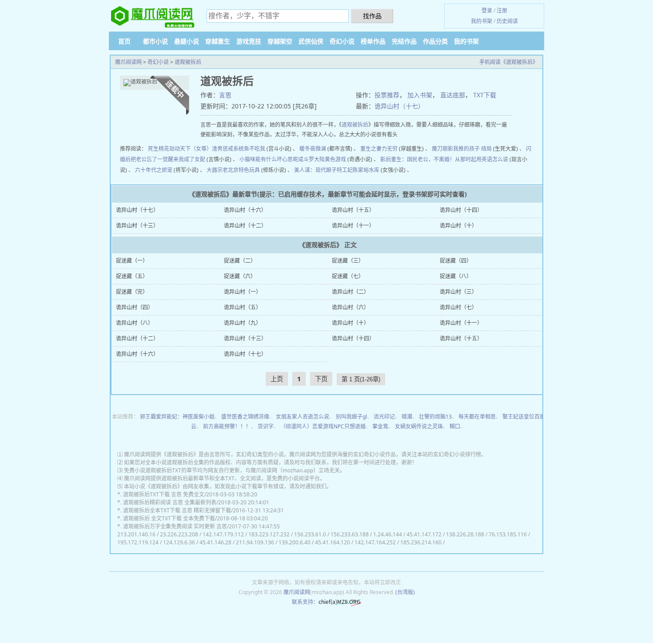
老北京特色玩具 (241, 170)
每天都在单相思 (477, 416)
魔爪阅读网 (128, 62)
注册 (502, 10)
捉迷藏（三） (348, 260)
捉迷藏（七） (348, 276)
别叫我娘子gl (351, 416)
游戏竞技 (248, 41)
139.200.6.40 (295, 542)
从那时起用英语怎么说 (481, 159)
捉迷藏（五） (132, 276)
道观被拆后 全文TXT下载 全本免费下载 (169, 518)
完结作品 (404, 41)
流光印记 (384, 416)
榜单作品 (373, 41)
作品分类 (435, 41)
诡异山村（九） (242, 323)
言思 (225, 95)
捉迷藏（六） (240, 276)
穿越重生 (217, 41)
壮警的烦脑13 (435, 416)
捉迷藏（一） (132, 260)
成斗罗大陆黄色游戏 (322, 159)
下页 (321, 379)
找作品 (372, 16)
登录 (487, 10)
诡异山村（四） (134, 307)
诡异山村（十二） (245, 225)
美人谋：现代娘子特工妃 (323, 170)
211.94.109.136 (255, 542)
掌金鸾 (380, 426)
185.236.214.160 (421, 542)
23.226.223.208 (179, 534)
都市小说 (155, 41)
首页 (124, 41)
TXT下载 (484, 95)
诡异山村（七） (458, 307)
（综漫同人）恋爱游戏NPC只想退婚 (323, 426)
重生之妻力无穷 (379, 148)
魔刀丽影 (442, 148)
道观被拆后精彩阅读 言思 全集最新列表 (169, 502)
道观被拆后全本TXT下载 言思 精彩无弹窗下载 (177, 510)
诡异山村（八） (134, 323)
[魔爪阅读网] (153, 16)
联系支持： (305, 602)
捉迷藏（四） (456, 260)
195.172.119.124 (138, 542)
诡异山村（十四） (461, 210)
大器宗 (215, 170)
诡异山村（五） (242, 307)
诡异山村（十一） (353, 225)
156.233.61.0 (310, 534)
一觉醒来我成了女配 (181, 159)
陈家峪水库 (366, 170)
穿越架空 (279, 41)
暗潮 (407, 416)
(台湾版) (405, 592)
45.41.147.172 (424, 534)
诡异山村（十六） (245, 210)
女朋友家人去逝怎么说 (302, 416)
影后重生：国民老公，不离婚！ (417, 159)
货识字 (266, 426)
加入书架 (419, 95)
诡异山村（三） (458, 292)
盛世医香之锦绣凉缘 (245, 416)
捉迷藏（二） (240, 260)
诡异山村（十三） (137, 225)
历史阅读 (507, 21)
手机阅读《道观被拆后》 (508, 62)
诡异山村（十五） (353, 210)
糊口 (455, 426)
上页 (277, 379)
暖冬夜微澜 (312, 148)
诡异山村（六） (350, 307)
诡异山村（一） (242, 292)
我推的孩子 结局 (472, 148)
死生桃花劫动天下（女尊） (180, 148)
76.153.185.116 (508, 534)
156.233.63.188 (349, 534)
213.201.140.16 (136, 534)
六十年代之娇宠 (153, 170)
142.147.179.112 (223, 534)
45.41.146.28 (215, 542)
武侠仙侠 (311, 41)
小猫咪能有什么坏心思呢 (268, 159)
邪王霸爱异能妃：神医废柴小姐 (177, 416)
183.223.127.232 (269, 534)
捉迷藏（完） (132, 292)
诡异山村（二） (350, 292)
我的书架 (481, 21)
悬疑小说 (186, 41)
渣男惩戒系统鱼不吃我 (238, 148)
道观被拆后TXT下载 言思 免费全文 (163, 494)
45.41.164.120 (332, 542)
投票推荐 (386, 95)
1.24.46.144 (387, 534)
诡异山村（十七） (399, 106)
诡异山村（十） (458, 225)
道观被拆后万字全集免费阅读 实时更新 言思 (175, 526)
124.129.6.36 (179, 542)
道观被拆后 (188, 62)
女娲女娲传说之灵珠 (419, 426)
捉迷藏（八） (456, 276)
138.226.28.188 (465, 534)
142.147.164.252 (375, 542)
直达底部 (452, 95)
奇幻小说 (342, 41)
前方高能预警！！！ (227, 426)
